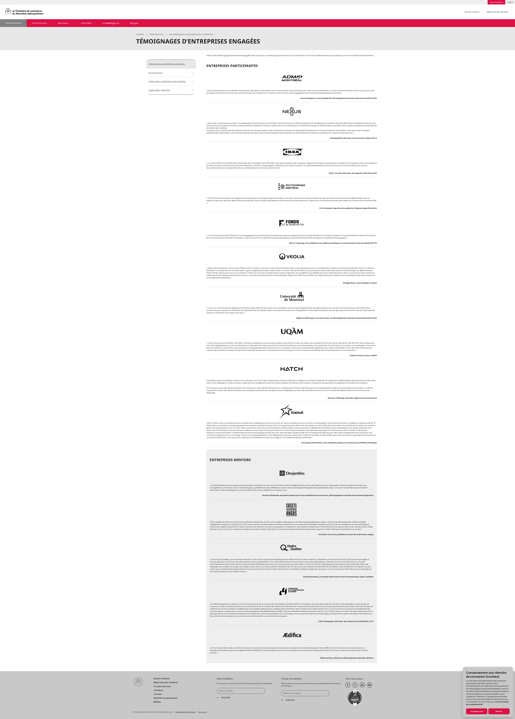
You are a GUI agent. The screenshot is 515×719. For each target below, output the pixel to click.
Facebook (347, 684)
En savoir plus (156, 73)
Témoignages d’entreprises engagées (167, 64)
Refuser (499, 711)
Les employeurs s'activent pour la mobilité (191, 34)
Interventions (156, 34)
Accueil (140, 34)
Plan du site (202, 712)
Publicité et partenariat (165, 698)
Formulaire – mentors (159, 90)
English (510, 2)
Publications (39, 23)
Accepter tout (476, 711)
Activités (86, 23)
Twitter (355, 684)
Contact (158, 694)
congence (110, 23)
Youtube (369, 684)
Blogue (134, 23)
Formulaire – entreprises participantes (167, 81)
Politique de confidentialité (185, 712)
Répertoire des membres (497, 12)
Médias (157, 702)
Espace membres (496, 2)
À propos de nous (162, 686)
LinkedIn (362, 684)
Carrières (158, 690)
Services (63, 23)
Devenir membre (472, 12)
